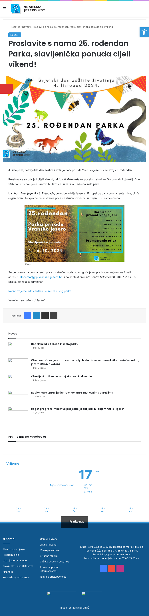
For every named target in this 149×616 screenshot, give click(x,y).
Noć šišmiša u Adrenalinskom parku (54, 344)
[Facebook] (27, 315)
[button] (144, 32)
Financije (8, 571)
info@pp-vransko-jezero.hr (115, 554)
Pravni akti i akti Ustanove (18, 566)
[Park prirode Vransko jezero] (27, 8)
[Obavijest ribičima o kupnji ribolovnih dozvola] (18, 381)
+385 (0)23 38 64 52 (126, 550)
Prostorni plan (11, 554)
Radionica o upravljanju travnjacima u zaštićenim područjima (72, 392)
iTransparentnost (50, 550)
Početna (15, 26)
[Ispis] (53, 315)
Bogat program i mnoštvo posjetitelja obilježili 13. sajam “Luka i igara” (77, 409)
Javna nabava (48, 544)
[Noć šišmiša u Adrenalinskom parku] (18, 349)
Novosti (26, 26)
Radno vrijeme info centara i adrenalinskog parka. (40, 291)
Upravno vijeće (49, 538)
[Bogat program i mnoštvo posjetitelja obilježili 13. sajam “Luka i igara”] (18, 414)
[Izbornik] (4, 10)
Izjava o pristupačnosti (53, 576)
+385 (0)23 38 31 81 (101, 550)
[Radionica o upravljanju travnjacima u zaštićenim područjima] (18, 397)
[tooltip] (6, 89)
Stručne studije (49, 555)
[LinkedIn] (36, 315)
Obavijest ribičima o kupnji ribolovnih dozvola (61, 376)
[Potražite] (144, 10)
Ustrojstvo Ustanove (15, 560)
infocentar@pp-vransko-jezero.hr (40, 277)
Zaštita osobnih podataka (55, 561)
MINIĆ (85, 607)
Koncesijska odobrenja (16, 577)
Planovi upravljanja (14, 549)
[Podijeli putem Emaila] (45, 315)
